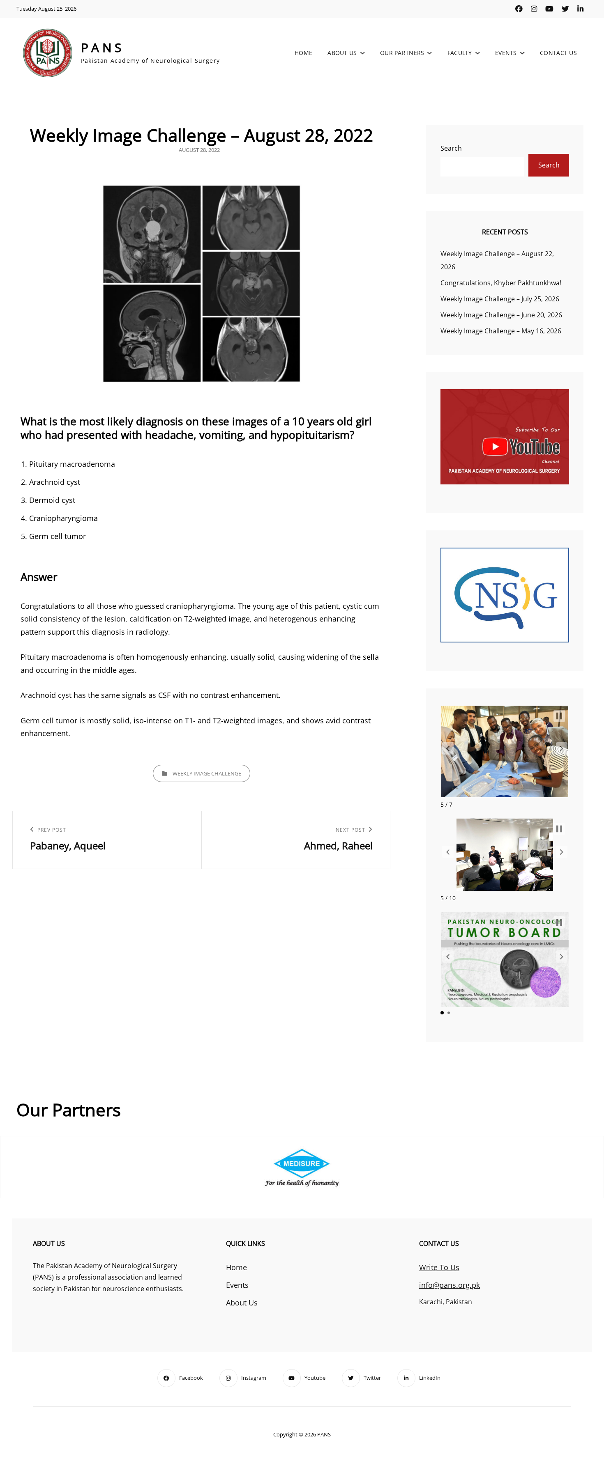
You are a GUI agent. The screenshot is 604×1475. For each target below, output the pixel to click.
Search (451, 148)
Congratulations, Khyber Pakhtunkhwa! (500, 282)
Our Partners (402, 53)
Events (506, 53)
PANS (102, 47)
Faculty (459, 53)
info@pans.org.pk (449, 1285)
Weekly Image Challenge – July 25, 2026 (499, 298)
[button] (448, 748)
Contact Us (558, 53)
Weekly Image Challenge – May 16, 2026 (500, 330)
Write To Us (439, 1267)
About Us (342, 53)
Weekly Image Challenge (207, 773)
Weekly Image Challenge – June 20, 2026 (501, 314)
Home (303, 53)
